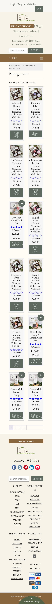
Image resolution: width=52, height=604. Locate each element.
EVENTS (17, 524)
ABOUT (34, 507)
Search (35, 50)
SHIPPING (17, 563)
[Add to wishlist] (13, 91)
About (34, 31)
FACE (17, 500)
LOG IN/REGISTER (17, 559)
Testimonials (20, 31)
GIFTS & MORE (17, 516)
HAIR (17, 504)
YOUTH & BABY (17, 512)
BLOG (17, 555)
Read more (35, 133)
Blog (38, 26)
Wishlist (32, 4)
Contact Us (26, 36)
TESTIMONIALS (35, 511)
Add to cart (16, 135)
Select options (17, 244)
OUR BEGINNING (34, 503)
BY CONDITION (17, 492)
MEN (17, 508)
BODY (17, 496)
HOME (17, 539)
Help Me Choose (22, 26)
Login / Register (18, 4)
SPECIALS (17, 520)
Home (11, 65)
